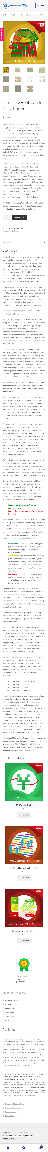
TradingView (9, 1012)
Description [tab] (7, 242)
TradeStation (10, 1016)
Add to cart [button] (24, 815)
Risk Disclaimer (10, 1112)
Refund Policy (10, 1116)
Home (7, 15)
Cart (37, 1146)
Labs (7, 1020)
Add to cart (19, 217)
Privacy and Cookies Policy (15, 1104)
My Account (8, 1148)
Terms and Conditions (13, 1108)
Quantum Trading (11, 1000)
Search (24, 1148)
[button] (42, 24)
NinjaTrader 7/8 (10, 1008)
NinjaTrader (15, 15)
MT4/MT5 (8, 1004)
